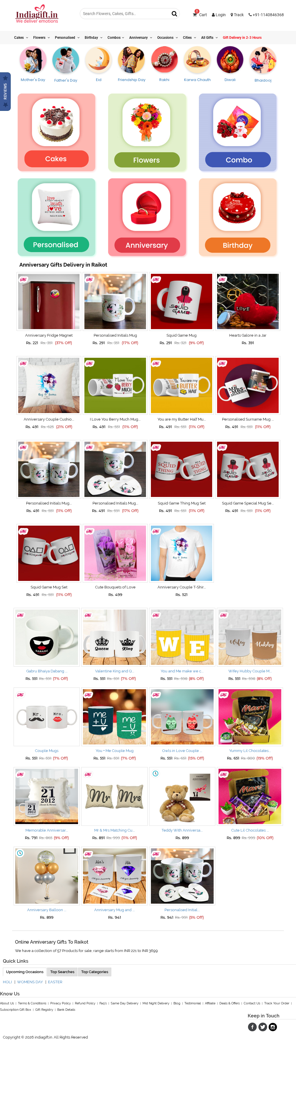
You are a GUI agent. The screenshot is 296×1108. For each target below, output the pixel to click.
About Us (7, 1003)
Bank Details (66, 1010)
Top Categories (94, 972)
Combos (114, 38)
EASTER (55, 982)
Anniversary (139, 38)
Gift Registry (44, 1010)
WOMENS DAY (30, 982)
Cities (188, 38)
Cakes (19, 38)
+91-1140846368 (268, 14)
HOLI (7, 982)
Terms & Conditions (32, 1003)
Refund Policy (85, 1003)
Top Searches (62, 972)
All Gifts (207, 38)
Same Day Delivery (124, 1003)
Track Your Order (276, 1003)
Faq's (103, 1003)
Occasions (165, 38)
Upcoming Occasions (24, 972)
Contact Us (252, 1003)
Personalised (65, 38)
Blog (176, 1003)
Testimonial (192, 1003)
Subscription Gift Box (15, 1010)
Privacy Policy (60, 1003)
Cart (201, 14)
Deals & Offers (229, 1003)
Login (220, 14)
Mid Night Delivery (156, 1003)
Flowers (39, 38)
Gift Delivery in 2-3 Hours (242, 38)
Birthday (92, 38)
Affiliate (210, 1003)
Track (238, 14)
